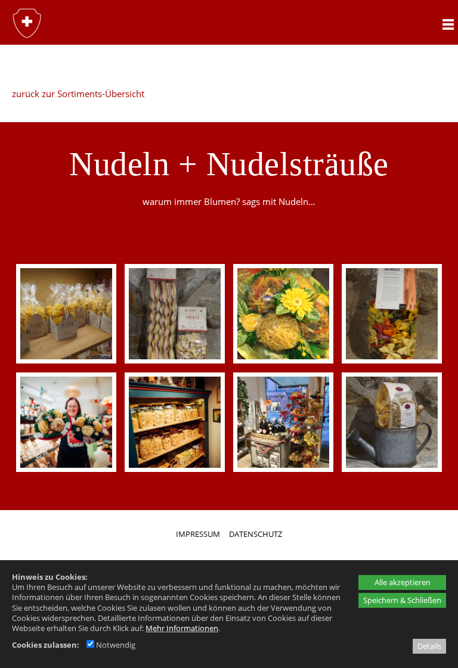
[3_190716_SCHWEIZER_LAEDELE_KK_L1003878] (174, 422)
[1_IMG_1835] (283, 313)
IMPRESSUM (198, 534)
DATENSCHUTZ (255, 534)
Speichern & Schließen (402, 600)
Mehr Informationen (182, 628)
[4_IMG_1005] (283, 422)
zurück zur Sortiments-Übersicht (78, 94)
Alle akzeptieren (403, 582)
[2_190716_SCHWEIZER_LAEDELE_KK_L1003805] (66, 422)
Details (429, 646)
